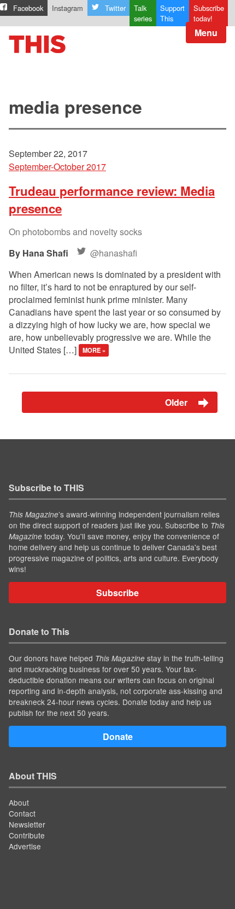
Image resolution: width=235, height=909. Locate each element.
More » (94, 350)
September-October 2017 (57, 166)
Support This (172, 13)
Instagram (67, 8)
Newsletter (27, 824)
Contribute (27, 835)
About (19, 802)
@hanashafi (113, 253)
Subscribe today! (208, 13)
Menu (206, 32)
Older (177, 402)
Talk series (143, 13)
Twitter (115, 8)
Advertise (25, 846)
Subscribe (117, 592)
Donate (118, 736)
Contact (22, 813)
